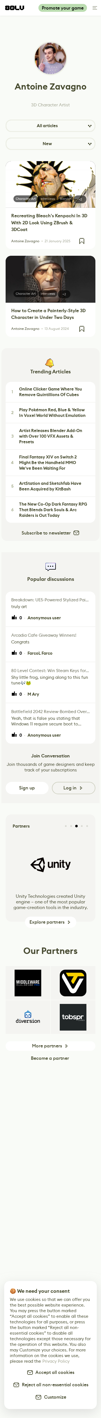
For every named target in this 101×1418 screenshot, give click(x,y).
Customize (54, 1397)
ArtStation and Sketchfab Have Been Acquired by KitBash (46, 486)
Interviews (48, 199)
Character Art (26, 199)
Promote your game (63, 8)
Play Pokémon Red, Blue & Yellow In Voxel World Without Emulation (48, 412)
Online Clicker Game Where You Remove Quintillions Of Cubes (47, 392)
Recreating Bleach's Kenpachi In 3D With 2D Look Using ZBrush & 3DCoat (49, 222)
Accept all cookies (53, 1372)
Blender (65, 199)
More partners (47, 1046)
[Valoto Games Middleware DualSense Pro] (28, 983)
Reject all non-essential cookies (54, 1385)
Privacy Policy (56, 1361)
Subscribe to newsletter (46, 533)
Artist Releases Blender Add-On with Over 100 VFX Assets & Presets (46, 436)
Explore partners (47, 922)
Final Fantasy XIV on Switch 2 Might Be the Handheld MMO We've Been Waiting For (44, 462)
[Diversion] (28, 1017)
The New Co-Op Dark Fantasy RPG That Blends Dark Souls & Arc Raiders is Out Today (49, 509)
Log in (70, 788)
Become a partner (50, 1058)
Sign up (27, 788)
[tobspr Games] (73, 1017)
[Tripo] (73, 983)
